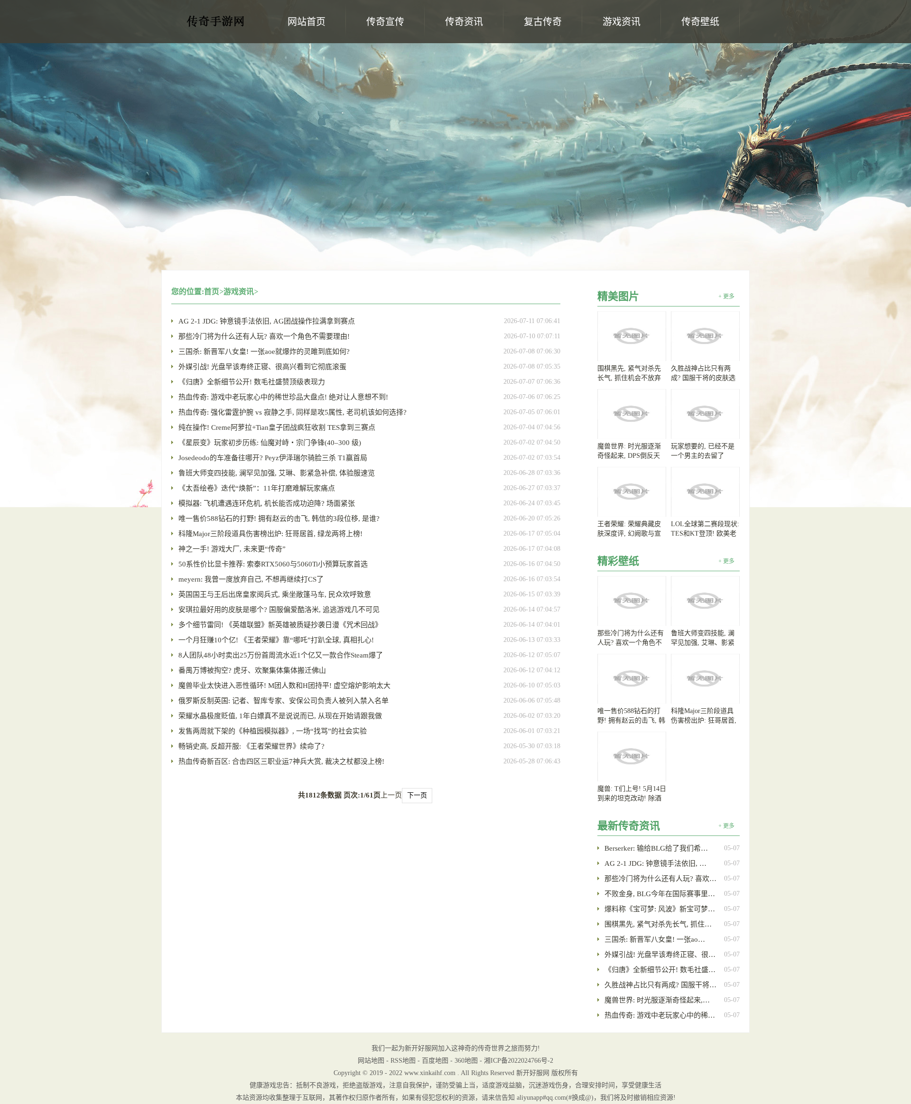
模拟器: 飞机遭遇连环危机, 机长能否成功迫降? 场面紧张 (266, 503)
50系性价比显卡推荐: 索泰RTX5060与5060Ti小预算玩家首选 (273, 564)
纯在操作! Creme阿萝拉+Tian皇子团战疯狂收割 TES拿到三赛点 (276, 427)
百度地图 (435, 1060)
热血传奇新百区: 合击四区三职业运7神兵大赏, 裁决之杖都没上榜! (281, 761)
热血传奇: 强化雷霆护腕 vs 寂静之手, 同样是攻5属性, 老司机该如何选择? (292, 412)
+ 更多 (726, 296)
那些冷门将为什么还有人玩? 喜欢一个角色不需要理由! (264, 336)
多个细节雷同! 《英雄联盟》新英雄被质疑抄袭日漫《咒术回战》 (280, 625)
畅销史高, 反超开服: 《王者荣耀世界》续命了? (251, 746)
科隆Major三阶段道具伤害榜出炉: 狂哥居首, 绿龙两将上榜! (270, 534)
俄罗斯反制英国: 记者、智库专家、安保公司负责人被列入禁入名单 (283, 701)
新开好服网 (215, 24)
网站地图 (371, 1060)
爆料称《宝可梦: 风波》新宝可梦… (659, 909)
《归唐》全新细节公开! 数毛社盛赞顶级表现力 (251, 382)
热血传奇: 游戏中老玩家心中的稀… (659, 1015)
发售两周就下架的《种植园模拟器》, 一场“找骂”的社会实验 (272, 731)
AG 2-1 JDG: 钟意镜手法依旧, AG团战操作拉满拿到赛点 (266, 321)
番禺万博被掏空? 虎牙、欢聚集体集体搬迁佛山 (252, 670)
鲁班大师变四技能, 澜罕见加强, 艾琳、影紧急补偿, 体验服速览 (276, 473)
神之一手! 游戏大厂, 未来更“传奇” (232, 549)
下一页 (417, 795)
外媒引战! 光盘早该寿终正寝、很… (660, 954)
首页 (211, 292)
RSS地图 (403, 1060)
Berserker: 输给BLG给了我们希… (656, 848)
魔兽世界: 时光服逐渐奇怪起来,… (657, 1000)
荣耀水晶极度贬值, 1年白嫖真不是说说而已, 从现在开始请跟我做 (280, 716)
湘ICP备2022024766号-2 (518, 1060)
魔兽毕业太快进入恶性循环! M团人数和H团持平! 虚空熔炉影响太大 (284, 685)
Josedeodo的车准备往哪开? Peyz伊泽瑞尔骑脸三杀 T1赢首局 (272, 458)
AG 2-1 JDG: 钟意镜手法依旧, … (655, 863)
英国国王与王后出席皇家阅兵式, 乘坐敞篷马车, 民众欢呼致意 (274, 594)
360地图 (466, 1060)
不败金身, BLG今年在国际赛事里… (659, 894)
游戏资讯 (238, 292)
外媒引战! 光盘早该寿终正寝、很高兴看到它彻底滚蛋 (262, 367)
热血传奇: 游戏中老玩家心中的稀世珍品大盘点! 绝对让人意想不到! (283, 397)
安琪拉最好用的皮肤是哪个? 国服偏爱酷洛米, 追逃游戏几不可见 (279, 609)
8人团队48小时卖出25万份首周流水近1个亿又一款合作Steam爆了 (280, 655)
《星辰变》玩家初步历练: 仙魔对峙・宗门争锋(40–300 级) (269, 442)
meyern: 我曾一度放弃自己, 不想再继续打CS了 (251, 579)
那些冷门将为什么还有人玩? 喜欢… (660, 878)
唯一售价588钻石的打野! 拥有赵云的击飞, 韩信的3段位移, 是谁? (279, 518)
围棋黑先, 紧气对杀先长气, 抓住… (658, 924)
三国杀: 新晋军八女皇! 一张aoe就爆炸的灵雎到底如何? (264, 351)
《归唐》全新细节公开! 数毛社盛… (660, 970)
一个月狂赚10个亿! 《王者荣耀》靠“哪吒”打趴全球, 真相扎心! (276, 640)
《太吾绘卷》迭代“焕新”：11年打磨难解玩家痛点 (256, 488)
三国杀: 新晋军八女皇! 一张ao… (654, 939)
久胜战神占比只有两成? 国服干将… (660, 985)
